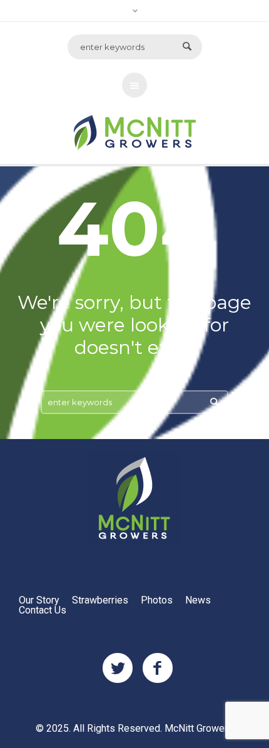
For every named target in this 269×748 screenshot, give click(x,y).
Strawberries (100, 600)
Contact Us (42, 610)
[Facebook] (157, 668)
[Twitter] (117, 668)
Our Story (39, 600)
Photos (157, 600)
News (198, 600)
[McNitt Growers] (134, 498)
